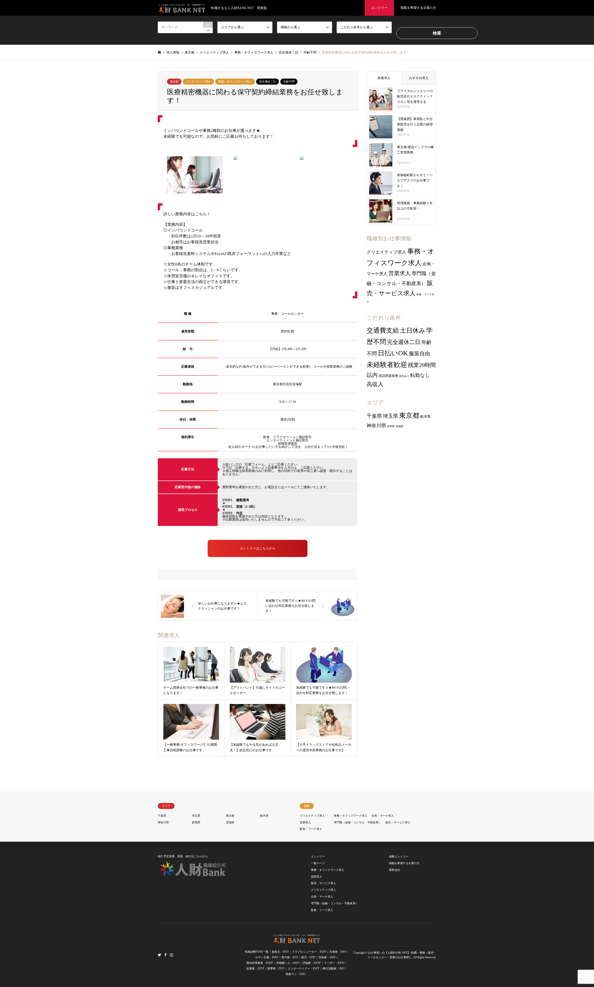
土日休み (412, 330)
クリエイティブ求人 (198, 81)
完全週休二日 (267, 81)
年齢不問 (288, 81)
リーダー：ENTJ (334, 963)
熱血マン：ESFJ (296, 974)
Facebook (165, 954)
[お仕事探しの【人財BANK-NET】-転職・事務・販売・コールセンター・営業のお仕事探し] (297, 941)
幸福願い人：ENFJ (287, 963)
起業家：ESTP (255, 968)
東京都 (174, 81)
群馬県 (391, 426)
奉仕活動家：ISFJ (334, 968)
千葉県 (374, 416)
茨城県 (399, 426)
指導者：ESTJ (275, 968)
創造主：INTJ (280, 951)
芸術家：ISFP (327, 957)
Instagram (171, 954)
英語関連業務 (388, 376)
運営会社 (394, 870)
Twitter (159, 954)
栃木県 (425, 416)
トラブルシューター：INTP (309, 951)
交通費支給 (383, 330)
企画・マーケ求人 (382, 815)
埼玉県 (390, 416)
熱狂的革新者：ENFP (259, 963)
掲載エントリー (398, 856)
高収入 (375, 384)
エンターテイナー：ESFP (303, 968)
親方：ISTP (308, 957)
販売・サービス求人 (397, 822)
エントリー (379, 8)
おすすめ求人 (419, 78)
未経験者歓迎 (387, 364)
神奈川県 (376, 425)
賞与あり (404, 376)
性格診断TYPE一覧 (256, 951)
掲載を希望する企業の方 (418, 8)
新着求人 (384, 78)
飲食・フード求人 (311, 829)
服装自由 (419, 353)
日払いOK (393, 353)
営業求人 (399, 273)
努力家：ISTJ (289, 957)
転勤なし (420, 375)
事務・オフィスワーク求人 (235, 81)
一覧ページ (318, 863)
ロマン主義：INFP (266, 957)
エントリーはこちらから (257, 548)
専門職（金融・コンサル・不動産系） (357, 822)
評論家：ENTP (312, 963)
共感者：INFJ (337, 951)
